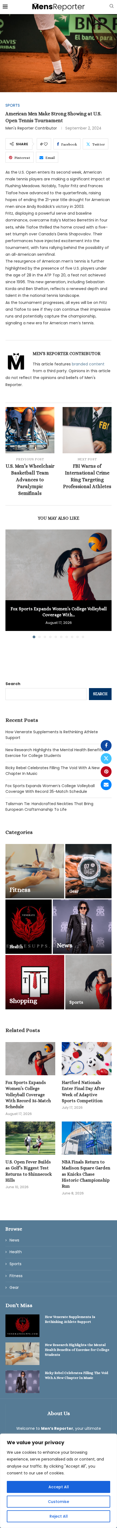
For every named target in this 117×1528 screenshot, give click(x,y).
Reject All (59, 1516)
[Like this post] (46, 144)
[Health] (28, 926)
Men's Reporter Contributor (31, 128)
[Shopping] (34, 982)
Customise (58, 1501)
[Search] (111, 7)
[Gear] (88, 871)
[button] (10, 583)
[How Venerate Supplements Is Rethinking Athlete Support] (22, 1325)
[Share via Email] (106, 784)
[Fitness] (34, 871)
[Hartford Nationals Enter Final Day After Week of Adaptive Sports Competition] (87, 1058)
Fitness (16, 1276)
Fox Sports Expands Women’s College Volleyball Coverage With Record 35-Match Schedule (50, 788)
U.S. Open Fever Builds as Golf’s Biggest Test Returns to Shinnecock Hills (28, 1171)
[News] (82, 926)
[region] (58, 1481)
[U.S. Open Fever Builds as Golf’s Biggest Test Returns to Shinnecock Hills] (30, 1138)
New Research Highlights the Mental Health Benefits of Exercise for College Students (56, 752)
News (14, 1240)
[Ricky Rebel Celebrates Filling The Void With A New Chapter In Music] (22, 1381)
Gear (14, 1287)
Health (16, 1252)
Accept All (58, 1487)
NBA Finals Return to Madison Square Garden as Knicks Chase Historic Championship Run (86, 1174)
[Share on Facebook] (106, 745)
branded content (88, 364)
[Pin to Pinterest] (106, 771)
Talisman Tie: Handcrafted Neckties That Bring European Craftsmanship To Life (49, 806)
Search (12, 683)
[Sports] (88, 982)
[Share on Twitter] (106, 758)
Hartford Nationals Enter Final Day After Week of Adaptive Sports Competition (83, 1091)
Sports (15, 1264)
